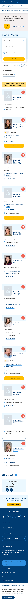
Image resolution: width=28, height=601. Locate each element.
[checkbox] (24, 65)
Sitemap (4, 577)
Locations (10, 10)
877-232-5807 (5, 554)
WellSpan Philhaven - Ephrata (14, 459)
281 (11, 475)
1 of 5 (16, 273)
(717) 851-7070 (10, 179)
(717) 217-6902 (10, 338)
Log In (7, 26)
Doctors (4, 10)
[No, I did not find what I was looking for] (11, 490)
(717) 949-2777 (10, 141)
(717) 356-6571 (10, 210)
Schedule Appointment (14, 146)
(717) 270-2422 (10, 462)
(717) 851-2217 (10, 245)
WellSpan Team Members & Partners (13, 563)
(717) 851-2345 (10, 405)
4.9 (7, 132)
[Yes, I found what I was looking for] (7, 490)
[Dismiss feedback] (24, 481)
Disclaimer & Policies (8, 569)
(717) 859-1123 (10, 370)
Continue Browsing (8, 597)
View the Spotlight (14, 504)
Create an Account (17, 26)
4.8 (7, 361)
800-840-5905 (21, 550)
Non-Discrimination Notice (9, 573)
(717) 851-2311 (10, 307)
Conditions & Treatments (21, 10)
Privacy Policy (18, 593)
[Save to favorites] (23, 92)
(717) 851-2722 (10, 276)
